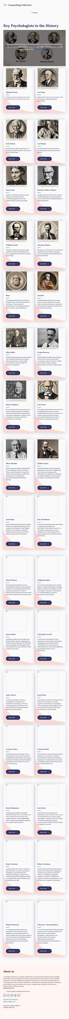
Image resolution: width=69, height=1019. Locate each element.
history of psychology (43, 49)
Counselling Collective (20, 5)
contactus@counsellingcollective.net (18, 991)
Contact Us (7, 999)
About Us (12, 1002)
